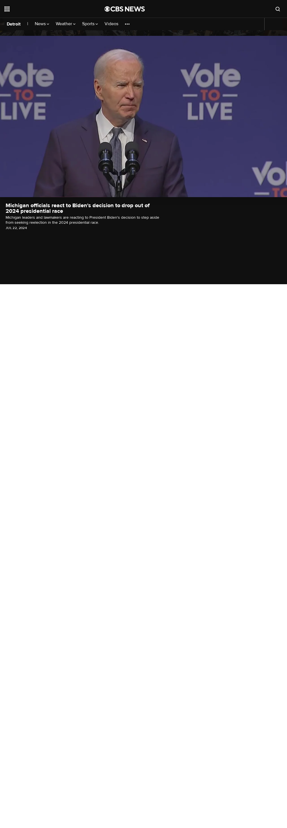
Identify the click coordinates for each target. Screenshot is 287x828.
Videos (111, 24)
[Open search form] (277, 9)
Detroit (13, 24)
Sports (89, 24)
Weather (64, 24)
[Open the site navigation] (44, 8)
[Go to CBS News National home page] (125, 9)
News (41, 24)
